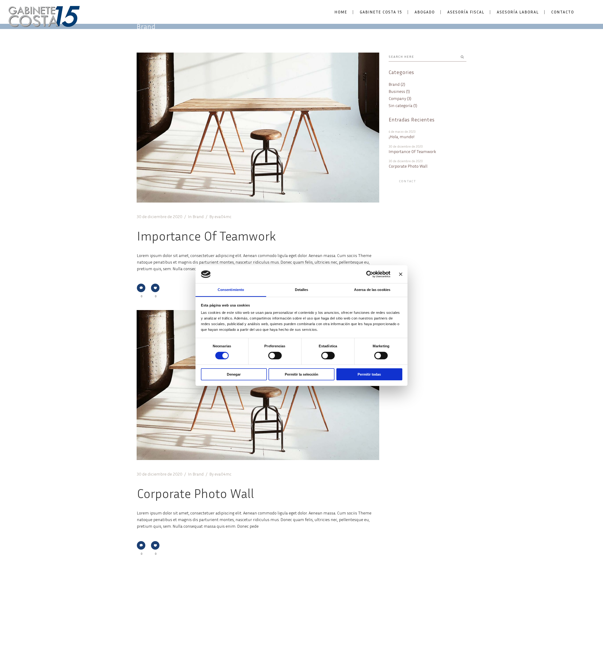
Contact (407, 181)
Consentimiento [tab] (231, 290)
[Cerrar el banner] (400, 274)
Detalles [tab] (301, 290)
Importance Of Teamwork (206, 235)
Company (397, 98)
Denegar (234, 374)
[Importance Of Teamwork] (258, 128)
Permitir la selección (301, 374)
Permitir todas (369, 374)
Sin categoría (400, 105)
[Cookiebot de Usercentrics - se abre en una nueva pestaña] (369, 274)
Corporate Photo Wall (195, 493)
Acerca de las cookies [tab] (372, 290)
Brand (198, 216)
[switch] (275, 355)
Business (397, 91)
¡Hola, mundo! (402, 136)
